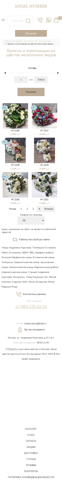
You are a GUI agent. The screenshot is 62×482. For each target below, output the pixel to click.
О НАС (31, 435)
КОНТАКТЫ (31, 471)
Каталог (19, 41)
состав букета (44, 41)
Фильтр (30, 41)
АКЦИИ (31, 447)
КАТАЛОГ (31, 429)
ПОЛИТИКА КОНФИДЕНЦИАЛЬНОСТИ (31, 477)
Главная (7, 41)
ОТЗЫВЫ (31, 465)
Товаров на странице (31, 215)
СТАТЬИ (31, 459)
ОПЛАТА (31, 441)
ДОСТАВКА (31, 453)
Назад (12, 209)
